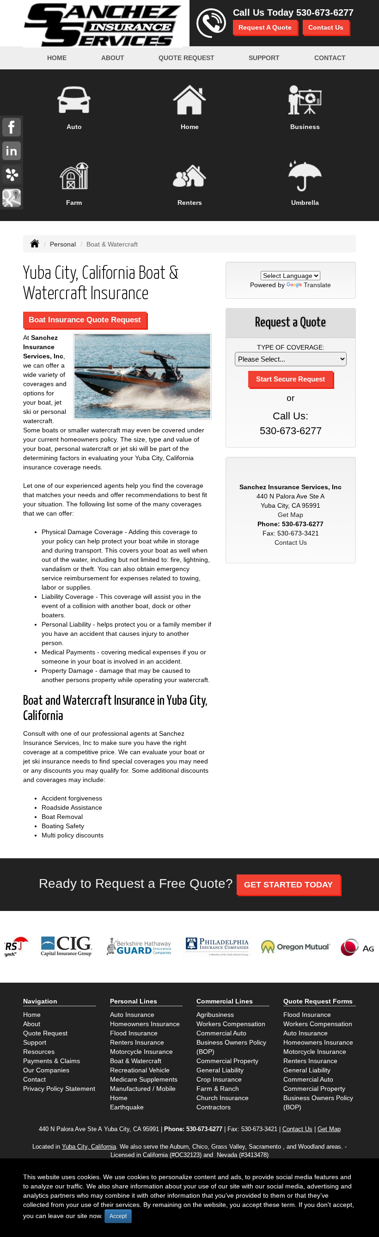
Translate (317, 285)
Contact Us (325, 27)
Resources (39, 1051)
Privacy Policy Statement (59, 1088)
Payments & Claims (51, 1061)
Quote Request (45, 1033)
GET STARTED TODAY (288, 884)
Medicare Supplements (143, 1079)
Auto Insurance (132, 1014)
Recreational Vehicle (140, 1070)
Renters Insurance (137, 1042)
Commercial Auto (221, 1033)
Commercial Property (227, 1061)
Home (57, 58)
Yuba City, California (89, 1147)
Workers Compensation (230, 1024)
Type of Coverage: (290, 347)
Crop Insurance (219, 1079)
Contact (330, 58)
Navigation (40, 1001)
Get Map (290, 514)
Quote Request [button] (186, 58)
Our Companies (46, 1070)
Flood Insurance (134, 1033)
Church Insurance (222, 1098)
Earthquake (127, 1107)
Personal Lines (133, 1001)
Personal (63, 244)
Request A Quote (265, 27)
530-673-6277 (325, 12)
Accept (118, 1216)
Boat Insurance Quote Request (85, 319)
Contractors (213, 1107)
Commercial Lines (224, 1001)
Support (34, 1042)
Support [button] (264, 58)
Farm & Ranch (217, 1088)
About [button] (112, 58)
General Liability (220, 1070)
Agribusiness (215, 1014)
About (31, 1024)
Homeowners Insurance (145, 1024)
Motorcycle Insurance (141, 1051)
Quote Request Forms (318, 1001)
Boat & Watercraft (135, 1061)
